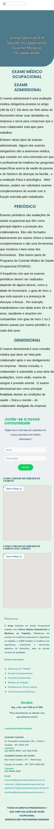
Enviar (25, 467)
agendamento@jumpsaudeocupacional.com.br (26, 788)
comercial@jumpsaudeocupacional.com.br (24, 780)
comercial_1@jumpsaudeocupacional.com (24, 784)
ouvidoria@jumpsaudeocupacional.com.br (24, 792)
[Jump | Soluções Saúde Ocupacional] (14, 5)
